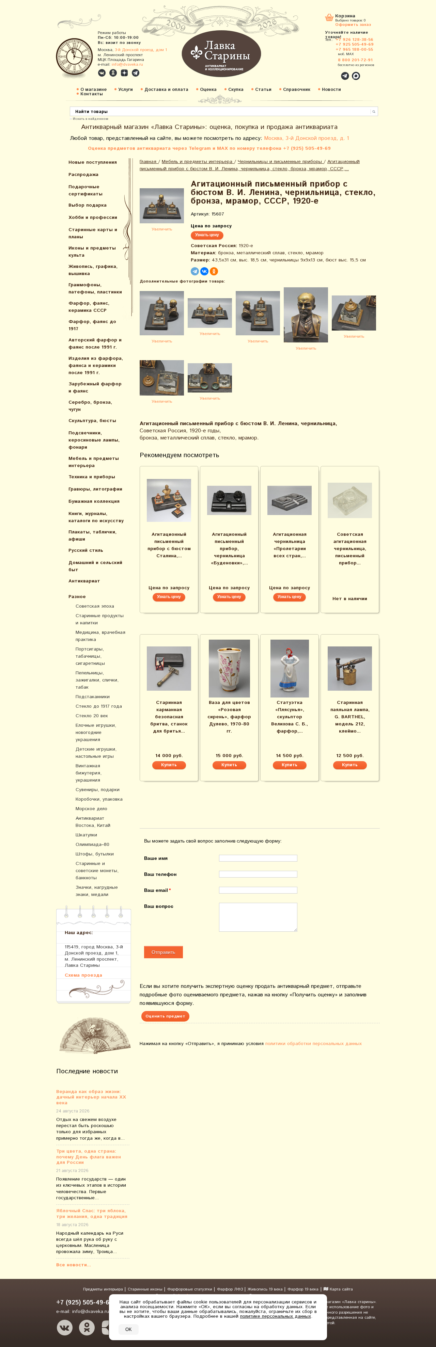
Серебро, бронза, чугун (90, 406)
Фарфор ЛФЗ (230, 1289)
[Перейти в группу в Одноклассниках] (113, 73)
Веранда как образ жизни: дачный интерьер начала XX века (91, 1097)
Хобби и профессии (92, 217)
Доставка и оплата (166, 89)
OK (128, 1329)
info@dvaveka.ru (127, 64)
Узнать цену (207, 234)
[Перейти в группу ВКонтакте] (102, 73)
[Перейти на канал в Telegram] (135, 73)
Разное (77, 596)
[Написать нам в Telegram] (330, 72)
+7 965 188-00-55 (354, 49)
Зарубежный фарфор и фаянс (95, 388)
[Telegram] (195, 271)
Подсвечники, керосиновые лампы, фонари (94, 440)
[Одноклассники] (214, 271)
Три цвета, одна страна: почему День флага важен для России (88, 1157)
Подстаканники (93, 696)
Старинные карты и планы (92, 233)
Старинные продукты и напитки (100, 619)
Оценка (208, 89)
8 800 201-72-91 (355, 60)
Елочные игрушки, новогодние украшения (96, 732)
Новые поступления (92, 162)
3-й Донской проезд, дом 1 (141, 50)
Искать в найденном (90, 118)
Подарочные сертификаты (85, 190)
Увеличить (162, 229)
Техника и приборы (91, 477)
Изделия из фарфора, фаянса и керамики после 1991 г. (95, 365)
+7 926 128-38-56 (354, 40)
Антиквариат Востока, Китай (93, 822)
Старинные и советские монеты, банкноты (97, 870)
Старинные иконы (146, 1289)
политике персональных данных (275, 1316)
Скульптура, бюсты (92, 420)
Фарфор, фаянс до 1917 (92, 325)
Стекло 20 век (92, 715)
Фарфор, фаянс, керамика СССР (88, 307)
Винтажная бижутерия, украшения (89, 773)
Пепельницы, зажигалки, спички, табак (97, 680)
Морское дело (91, 808)
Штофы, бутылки (95, 854)
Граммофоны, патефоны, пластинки (95, 288)
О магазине (93, 89)
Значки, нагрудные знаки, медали (97, 891)
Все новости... (73, 1265)
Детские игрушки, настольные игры (96, 753)
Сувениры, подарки (98, 789)
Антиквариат (84, 581)
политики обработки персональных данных (313, 1043)
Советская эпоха (95, 606)
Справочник (296, 89)
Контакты (91, 94)
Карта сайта (340, 1289)
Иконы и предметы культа (92, 252)
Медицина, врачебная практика (100, 636)
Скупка (236, 89)
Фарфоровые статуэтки (190, 1289)
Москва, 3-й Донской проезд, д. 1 (306, 138)
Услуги (125, 89)
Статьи (263, 89)
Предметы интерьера (103, 1289)
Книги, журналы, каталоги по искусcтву (96, 517)
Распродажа (83, 174)
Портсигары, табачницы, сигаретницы (90, 656)
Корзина (345, 16)
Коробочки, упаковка (99, 799)
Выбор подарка (87, 205)
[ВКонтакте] (204, 271)
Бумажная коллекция (94, 501)
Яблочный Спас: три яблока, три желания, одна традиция (91, 1214)
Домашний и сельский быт (95, 566)
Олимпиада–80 (92, 844)
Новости (331, 89)
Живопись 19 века (266, 1289)
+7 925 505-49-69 (355, 44)
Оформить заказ (353, 24)
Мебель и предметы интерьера (93, 462)
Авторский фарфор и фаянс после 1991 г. (95, 344)
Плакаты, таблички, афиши (92, 536)
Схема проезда (83, 975)
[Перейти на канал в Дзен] (124, 73)
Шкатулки (86, 835)
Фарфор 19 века (302, 1289)
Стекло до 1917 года (99, 706)
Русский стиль (85, 550)
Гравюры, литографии (95, 489)
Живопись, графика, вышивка (93, 270)
